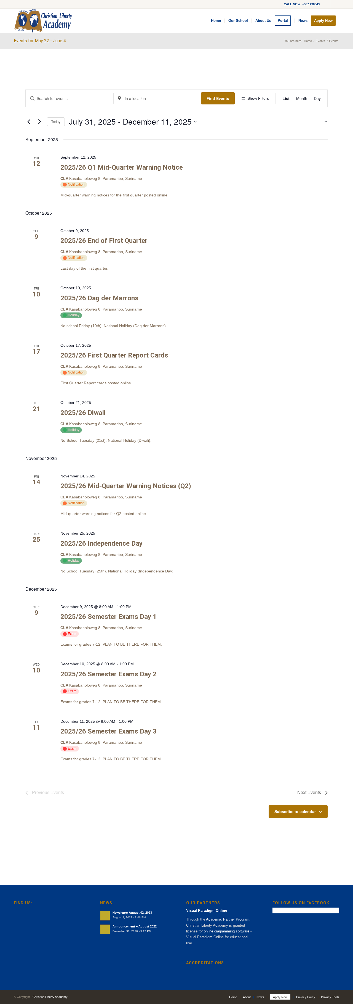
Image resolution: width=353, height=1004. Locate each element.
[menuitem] (215, 21)
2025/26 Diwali (83, 413)
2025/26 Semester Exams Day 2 (108, 674)
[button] (324, 122)
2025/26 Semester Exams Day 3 (108, 731)
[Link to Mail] (327, 4)
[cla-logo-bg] (43, 21)
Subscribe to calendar (295, 811)
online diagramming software (226, 931)
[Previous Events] (28, 121)
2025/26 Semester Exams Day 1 (108, 617)
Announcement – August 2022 (135, 926)
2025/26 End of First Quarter (104, 241)
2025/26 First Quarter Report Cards (114, 355)
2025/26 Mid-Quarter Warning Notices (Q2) (125, 486)
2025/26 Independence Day (101, 543)
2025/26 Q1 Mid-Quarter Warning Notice (121, 167)
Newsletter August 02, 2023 (132, 912)
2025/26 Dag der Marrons (99, 298)
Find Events (218, 98)
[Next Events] (39, 121)
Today (55, 121)
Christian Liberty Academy (50, 996)
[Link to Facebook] (335, 4)
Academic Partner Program (227, 919)
